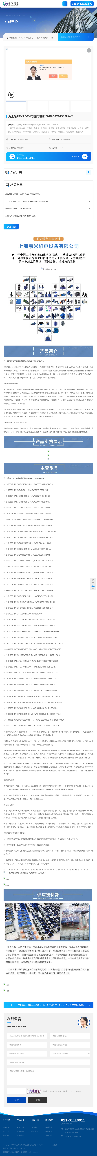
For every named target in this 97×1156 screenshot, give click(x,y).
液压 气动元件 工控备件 (47, 38)
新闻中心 (34, 1127)
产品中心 (29, 38)
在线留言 (48, 1131)
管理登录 (24, 1152)
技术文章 (34, 1131)
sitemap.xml (33, 1152)
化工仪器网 (15, 1152)
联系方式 (48, 1127)
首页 (21, 38)
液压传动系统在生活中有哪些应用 (18, 209)
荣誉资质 (6, 1135)
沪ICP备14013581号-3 (18, 1148)
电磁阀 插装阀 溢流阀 (21, 1131)
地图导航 (48, 1135)
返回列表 (50, 1005)
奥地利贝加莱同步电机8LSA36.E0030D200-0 (22, 194)
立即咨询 (75, 157)
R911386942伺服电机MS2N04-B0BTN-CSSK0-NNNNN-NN (41, 1005)
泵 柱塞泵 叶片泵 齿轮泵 (21, 1135)
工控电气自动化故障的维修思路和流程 (20, 216)
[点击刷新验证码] (34, 1091)
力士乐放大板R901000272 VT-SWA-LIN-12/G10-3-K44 (26, 201)
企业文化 (6, 1131)
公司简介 (6, 1127)
